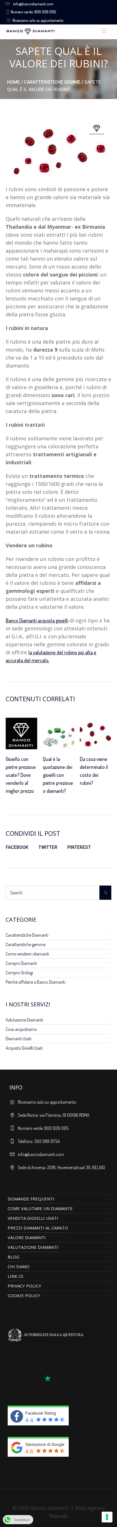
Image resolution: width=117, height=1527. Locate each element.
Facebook (17, 847)
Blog (13, 1257)
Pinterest (79, 847)
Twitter (47, 847)
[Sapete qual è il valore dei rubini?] (58, 148)
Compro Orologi (19, 972)
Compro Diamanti (21, 963)
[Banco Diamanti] (47, 31)
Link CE (16, 1276)
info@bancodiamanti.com (33, 3)
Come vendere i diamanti (27, 954)
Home (13, 82)
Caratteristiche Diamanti (27, 935)
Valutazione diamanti (33, 1247)
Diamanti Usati (19, 1038)
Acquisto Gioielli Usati (24, 1048)
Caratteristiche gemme (52, 82)
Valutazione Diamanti (24, 1020)
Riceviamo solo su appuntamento (38, 20)
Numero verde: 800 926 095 (33, 11)
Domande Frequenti (31, 1199)
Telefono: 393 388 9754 (39, 1141)
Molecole (58, 1516)
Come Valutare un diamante (40, 1208)
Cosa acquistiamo (21, 1029)
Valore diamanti (27, 1237)
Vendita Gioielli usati (33, 1218)
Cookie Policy (24, 1295)
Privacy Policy (24, 1286)
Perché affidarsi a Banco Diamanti (35, 982)
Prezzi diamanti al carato (38, 1228)
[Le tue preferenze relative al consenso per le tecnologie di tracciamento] (107, 1517)
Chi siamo (19, 1266)
